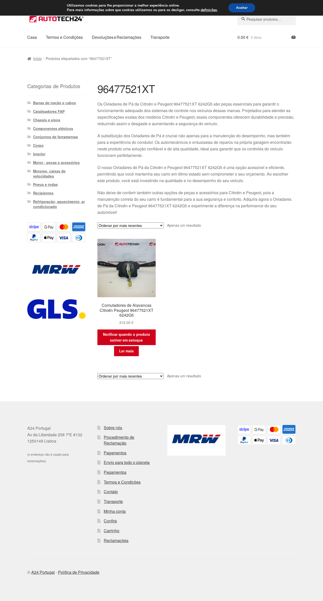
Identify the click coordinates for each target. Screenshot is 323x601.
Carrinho (111, 530)
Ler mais (126, 350)
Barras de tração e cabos (54, 102)
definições (209, 10)
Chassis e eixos (46, 119)
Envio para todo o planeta (127, 462)
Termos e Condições (64, 37)
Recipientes (43, 192)
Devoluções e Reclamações (116, 37)
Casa (32, 37)
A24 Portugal (43, 572)
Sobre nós (113, 427)
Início (37, 58)
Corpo (38, 145)
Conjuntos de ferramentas (55, 136)
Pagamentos (115, 453)
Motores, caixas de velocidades (49, 174)
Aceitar (242, 7)
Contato (111, 491)
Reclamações (116, 540)
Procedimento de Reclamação (119, 440)
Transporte (160, 37)
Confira (110, 521)
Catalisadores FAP (49, 111)
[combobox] (266, 19)
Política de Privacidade (78, 572)
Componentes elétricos (53, 128)
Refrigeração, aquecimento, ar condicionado (59, 204)
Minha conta (115, 511)
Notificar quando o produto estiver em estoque (126, 337)
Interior (39, 153)
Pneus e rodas (45, 184)
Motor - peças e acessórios (56, 162)
